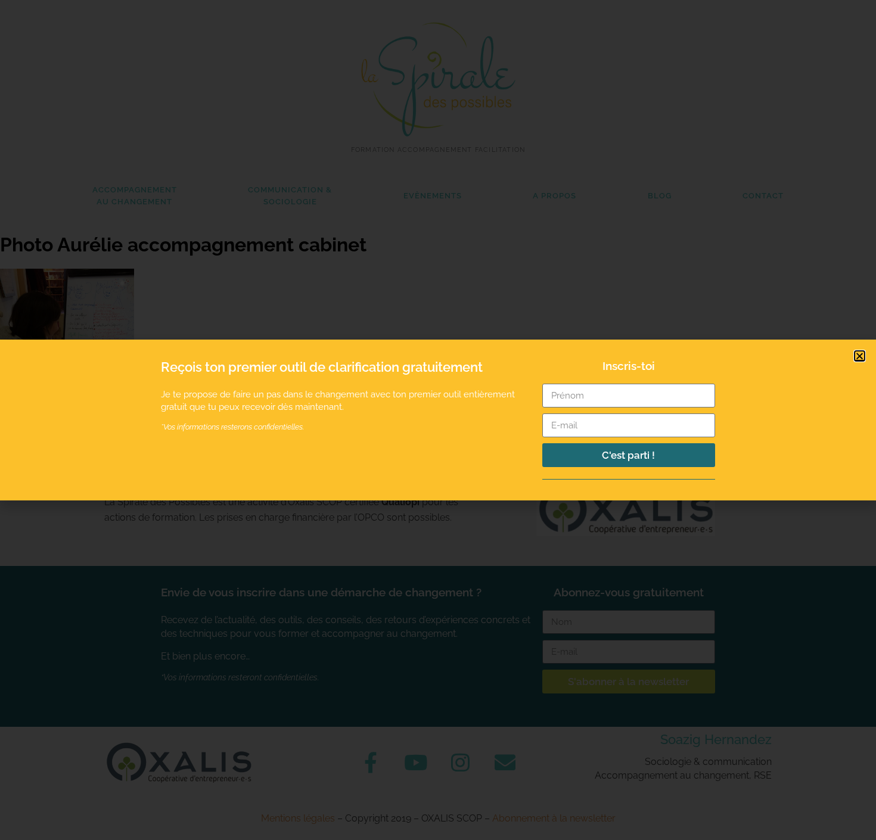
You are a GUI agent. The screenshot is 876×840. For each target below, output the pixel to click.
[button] (859, 355)
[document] (438, 420)
